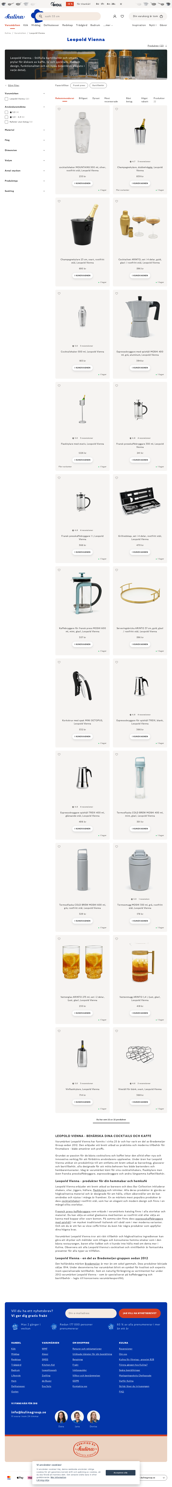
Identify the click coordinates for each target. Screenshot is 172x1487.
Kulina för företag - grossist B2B (136, 1359)
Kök (13, 1349)
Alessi (45, 1354)
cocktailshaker (71, 1201)
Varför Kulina (126, 1381)
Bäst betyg (129, 99)
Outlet (15, 1392)
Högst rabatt (144, 99)
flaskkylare (100, 1190)
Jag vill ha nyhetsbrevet (139, 1313)
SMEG (45, 1359)
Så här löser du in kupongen (134, 1386)
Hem (13, 1381)
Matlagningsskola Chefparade (135, 1376)
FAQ (121, 1392)
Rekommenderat (64, 98)
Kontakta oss (80, 1386)
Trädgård (16, 1365)
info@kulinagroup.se (28, 1412)
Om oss (123, 1354)
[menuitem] (12, 26)
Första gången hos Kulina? (133, 1365)
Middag (15, 1354)
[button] (111, 100)
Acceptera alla (121, 1473)
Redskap (16, 1359)
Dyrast (96, 98)
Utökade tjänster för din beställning (92, 1354)
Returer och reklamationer (87, 1349)
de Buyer (46, 1381)
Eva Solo (46, 1386)
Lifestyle (16, 1376)
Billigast (83, 98)
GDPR (76, 1381)
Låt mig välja (43, 1480)
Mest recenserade (111, 99)
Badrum (15, 1370)
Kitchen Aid (48, 1365)
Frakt (75, 1365)
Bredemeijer (92, 1264)
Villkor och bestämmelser (86, 1376)
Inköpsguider (80, 1370)
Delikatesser (18, 1386)
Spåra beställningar (129, 1370)
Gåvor (163, 25)
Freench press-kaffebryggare (73, 1211)
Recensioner (125, 1349)
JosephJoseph (49, 1370)
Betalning (78, 1359)
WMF (44, 1349)
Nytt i (152, 25)
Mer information (58, 1477)
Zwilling (46, 1376)
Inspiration (139, 25)
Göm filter (13, 85)
